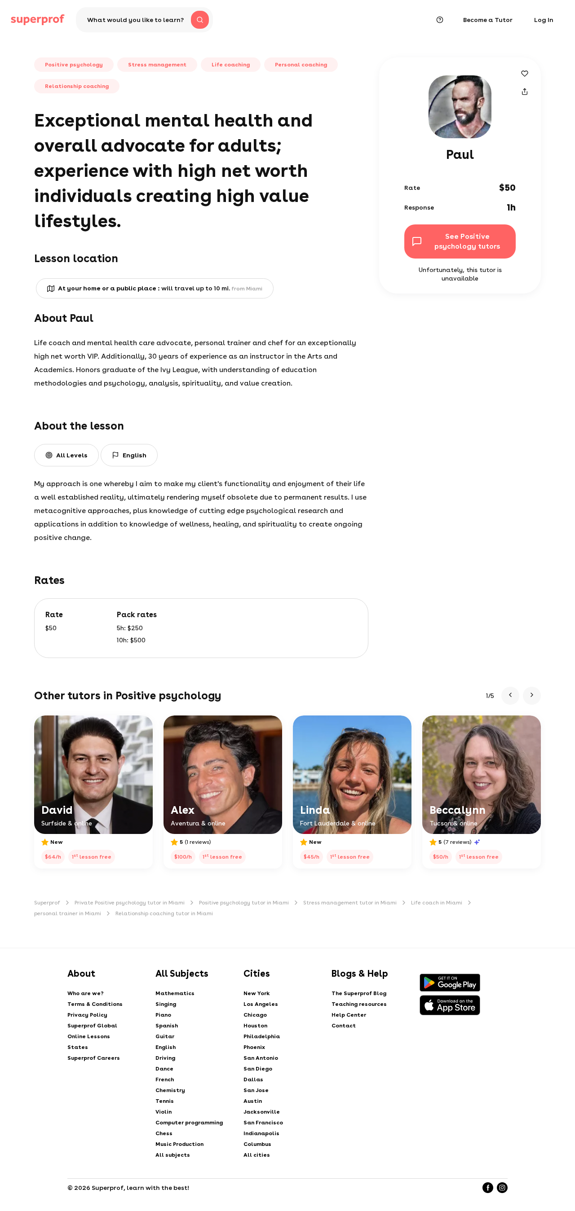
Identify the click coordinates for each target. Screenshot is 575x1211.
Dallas (253, 1079)
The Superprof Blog (359, 993)
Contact (344, 1025)
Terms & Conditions (95, 1004)
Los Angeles (260, 1004)
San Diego (257, 1069)
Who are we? (85, 993)
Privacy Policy (87, 1015)
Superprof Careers (93, 1058)
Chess (163, 1133)
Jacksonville (261, 1112)
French (164, 1079)
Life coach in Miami (436, 902)
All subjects (172, 1155)
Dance (164, 1069)
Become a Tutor (488, 19)
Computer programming (189, 1122)
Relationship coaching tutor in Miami (164, 913)
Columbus (257, 1144)
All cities (256, 1155)
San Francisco (263, 1122)
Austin (252, 1101)
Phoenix (254, 1047)
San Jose (256, 1090)
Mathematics (175, 993)
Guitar (164, 1036)
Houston (255, 1025)
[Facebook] (487, 1187)
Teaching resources (359, 1004)
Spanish (166, 1025)
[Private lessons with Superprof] (38, 19)
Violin (163, 1112)
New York (256, 993)
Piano (163, 1015)
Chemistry (170, 1090)
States (77, 1047)
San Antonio (260, 1058)
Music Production (179, 1144)
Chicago (255, 1015)
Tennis (164, 1101)
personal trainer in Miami (67, 913)
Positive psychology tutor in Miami (244, 902)
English (165, 1047)
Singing (165, 1004)
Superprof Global (92, 1025)
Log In (543, 19)
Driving (165, 1058)
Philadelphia (261, 1036)
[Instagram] (502, 1187)
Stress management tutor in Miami (350, 902)
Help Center (349, 1015)
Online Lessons (88, 1036)
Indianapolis (261, 1133)
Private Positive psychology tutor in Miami (130, 902)
